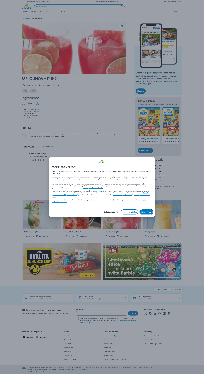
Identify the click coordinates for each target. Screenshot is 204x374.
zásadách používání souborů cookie (93, 188)
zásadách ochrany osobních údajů (122, 195)
